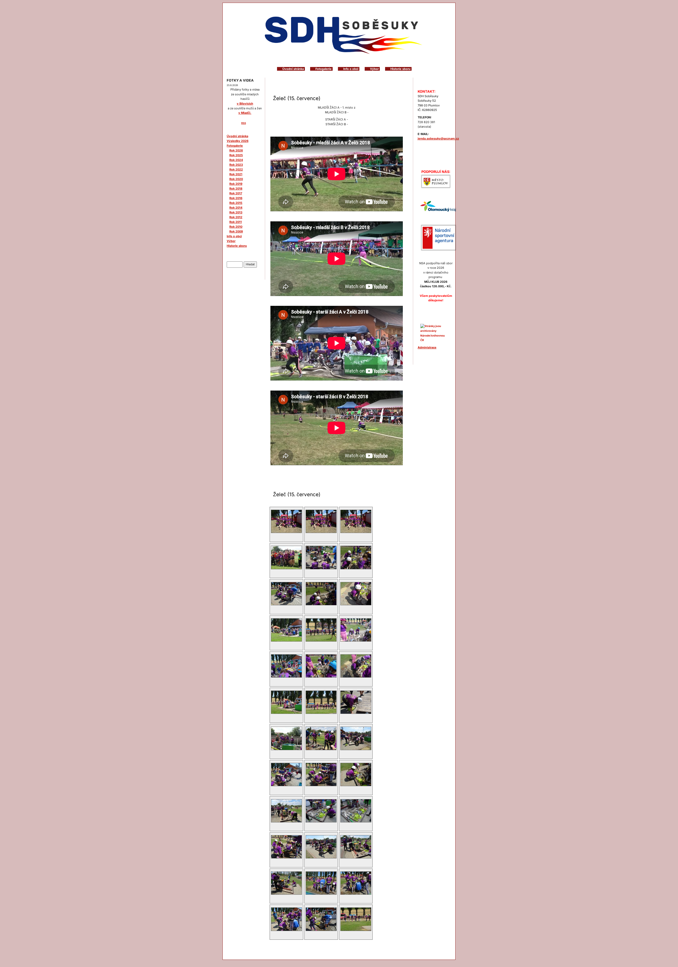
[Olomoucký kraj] (438, 206)
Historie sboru (400, 69)
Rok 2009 (236, 231)
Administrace (427, 347)
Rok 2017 (235, 193)
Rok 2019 (235, 184)
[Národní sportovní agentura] (438, 238)
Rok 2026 (236, 150)
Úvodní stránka (293, 69)
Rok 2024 (236, 160)
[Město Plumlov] (436, 181)
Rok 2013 (235, 212)
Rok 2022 (236, 169)
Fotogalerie (323, 69)
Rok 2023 (236, 165)
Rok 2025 (236, 155)
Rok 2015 (235, 203)
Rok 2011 (235, 222)
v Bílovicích (245, 103)
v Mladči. (244, 113)
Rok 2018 (235, 188)
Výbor (374, 69)
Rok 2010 (235, 227)
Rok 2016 (235, 198)
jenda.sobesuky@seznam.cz (438, 138)
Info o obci (350, 69)
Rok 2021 (235, 174)
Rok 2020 (236, 179)
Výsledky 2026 (237, 141)
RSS (243, 123)
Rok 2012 (235, 217)
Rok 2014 (235, 207)
